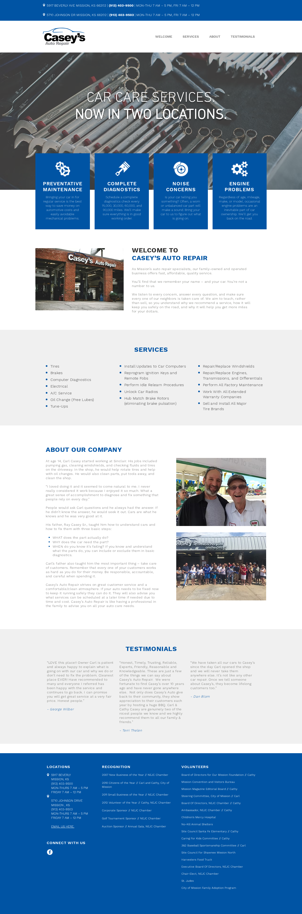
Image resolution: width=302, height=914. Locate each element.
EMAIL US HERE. (62, 826)
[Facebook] (50, 852)
